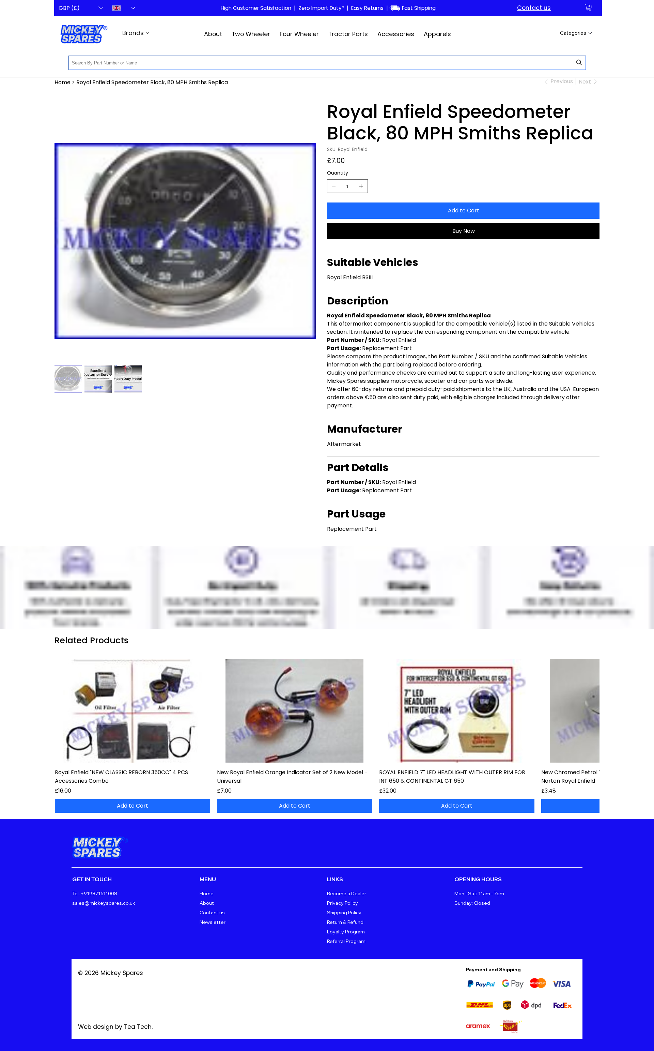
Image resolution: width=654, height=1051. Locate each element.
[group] (327, 736)
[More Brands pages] (147, 33)
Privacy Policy (342, 903)
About (207, 903)
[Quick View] (132, 711)
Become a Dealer (346, 893)
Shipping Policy (344, 913)
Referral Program (346, 941)
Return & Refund (345, 922)
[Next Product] (590, 710)
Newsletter (212, 922)
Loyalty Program (346, 932)
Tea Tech (138, 1027)
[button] (589, 7)
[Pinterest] (531, 843)
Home (207, 893)
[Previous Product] (64, 710)
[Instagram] (574, 843)
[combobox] (327, 63)
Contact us (534, 8)
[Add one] (361, 186)
